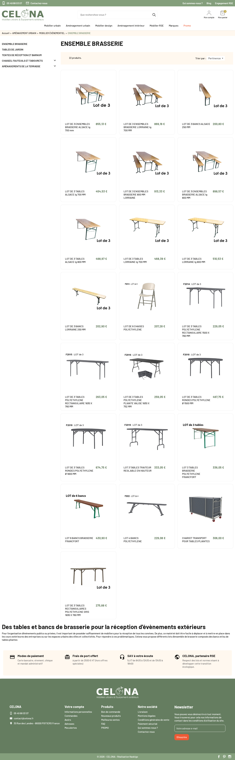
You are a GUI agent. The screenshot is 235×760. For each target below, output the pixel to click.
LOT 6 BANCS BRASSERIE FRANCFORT (79, 539)
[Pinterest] (224, 757)
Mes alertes (71, 727)
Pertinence (214, 58)
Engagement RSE (224, 3)
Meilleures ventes (110, 719)
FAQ (103, 723)
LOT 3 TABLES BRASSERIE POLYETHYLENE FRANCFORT (191, 472)
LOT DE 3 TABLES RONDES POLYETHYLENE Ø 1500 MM (196, 400)
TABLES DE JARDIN (12, 49)
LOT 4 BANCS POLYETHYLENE (133, 539)
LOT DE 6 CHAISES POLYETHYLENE (134, 328)
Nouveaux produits (111, 715)
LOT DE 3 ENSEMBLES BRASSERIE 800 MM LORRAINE (136, 194)
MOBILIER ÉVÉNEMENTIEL (52, 33)
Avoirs (68, 719)
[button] (52, 25)
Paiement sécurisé (147, 723)
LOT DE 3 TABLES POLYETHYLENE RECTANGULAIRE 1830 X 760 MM (78, 401)
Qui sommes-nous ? (193, 3)
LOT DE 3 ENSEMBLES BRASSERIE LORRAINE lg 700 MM (137, 127)
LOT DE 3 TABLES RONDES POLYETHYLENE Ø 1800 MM (79, 470)
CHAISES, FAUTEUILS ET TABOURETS (22, 60)
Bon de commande (110, 711)
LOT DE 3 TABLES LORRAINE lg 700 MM (135, 260)
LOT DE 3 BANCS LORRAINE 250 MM (75, 328)
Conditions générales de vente (153, 719)
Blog (209, 3)
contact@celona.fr (24, 718)
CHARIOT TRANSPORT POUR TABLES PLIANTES (196, 539)
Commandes (71, 715)
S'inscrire (181, 737)
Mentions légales (146, 715)
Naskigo (133, 756)
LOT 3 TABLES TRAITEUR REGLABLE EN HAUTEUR (138, 469)
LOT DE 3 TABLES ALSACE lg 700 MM (75, 193)
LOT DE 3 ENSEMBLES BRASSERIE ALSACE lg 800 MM (194, 194)
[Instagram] (230, 757)
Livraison (143, 711)
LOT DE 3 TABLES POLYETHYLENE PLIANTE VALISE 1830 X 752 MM (136, 401)
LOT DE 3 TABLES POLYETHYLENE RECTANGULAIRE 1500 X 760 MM (195, 331)
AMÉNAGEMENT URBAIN (24, 33)
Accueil (5, 33)
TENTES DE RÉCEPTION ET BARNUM (22, 55)
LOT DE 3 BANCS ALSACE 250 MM (196, 125)
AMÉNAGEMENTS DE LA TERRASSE (21, 66)
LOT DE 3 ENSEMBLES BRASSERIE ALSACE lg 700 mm (77, 127)
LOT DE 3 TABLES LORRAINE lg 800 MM (193, 260)
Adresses (69, 723)
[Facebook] (219, 757)
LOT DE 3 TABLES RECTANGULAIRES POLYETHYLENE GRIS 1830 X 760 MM (77, 610)
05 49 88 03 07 (12, 3)
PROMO (105, 727)
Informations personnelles (78, 711)
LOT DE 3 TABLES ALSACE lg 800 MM (75, 260)
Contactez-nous (36, 3)
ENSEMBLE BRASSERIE (14, 43)
